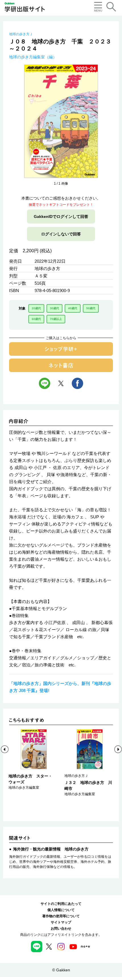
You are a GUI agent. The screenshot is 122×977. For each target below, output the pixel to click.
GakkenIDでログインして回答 (61, 216)
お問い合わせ (61, 928)
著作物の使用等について (61, 916)
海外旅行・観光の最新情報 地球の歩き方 (51, 849)
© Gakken (61, 970)
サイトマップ (61, 922)
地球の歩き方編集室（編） (33, 57)
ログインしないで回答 (61, 234)
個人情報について (61, 910)
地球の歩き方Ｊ (21, 34)
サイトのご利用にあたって (61, 904)
